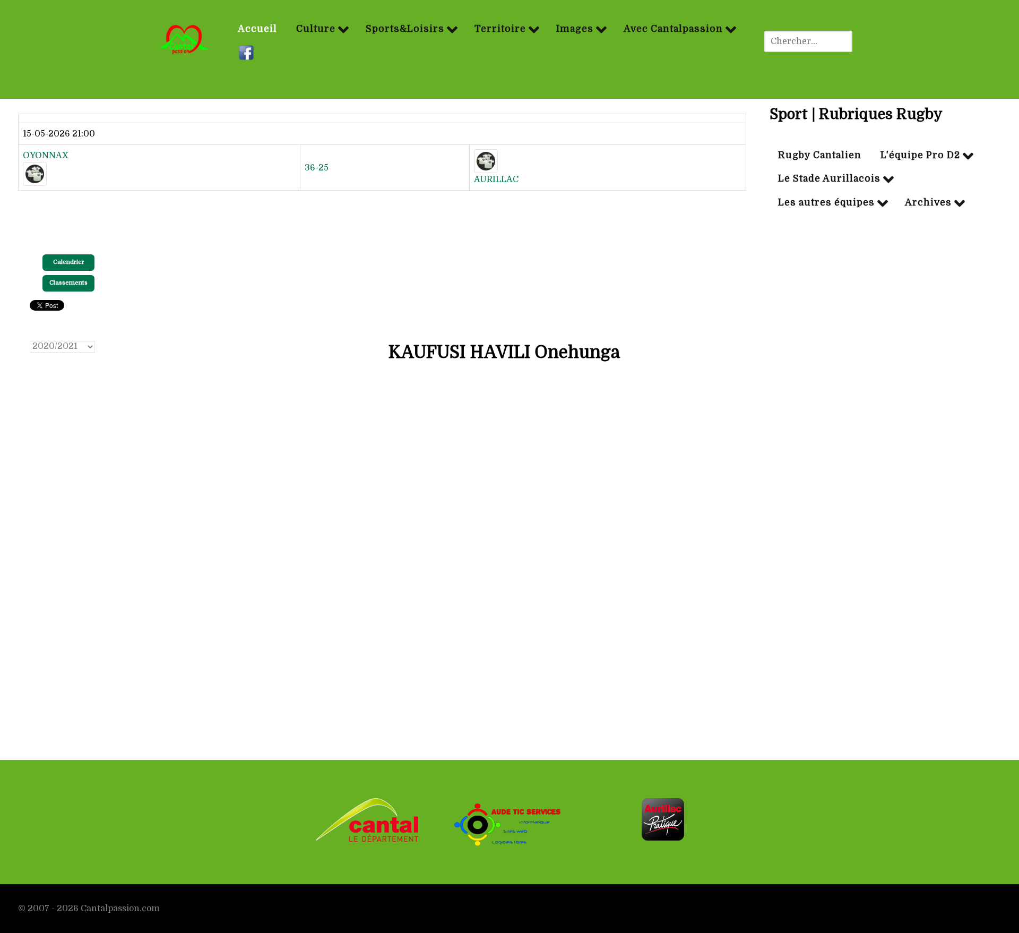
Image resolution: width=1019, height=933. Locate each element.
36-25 (317, 168)
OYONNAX (45, 155)
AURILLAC (496, 179)
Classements (68, 282)
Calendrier (68, 262)
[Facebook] (247, 53)
